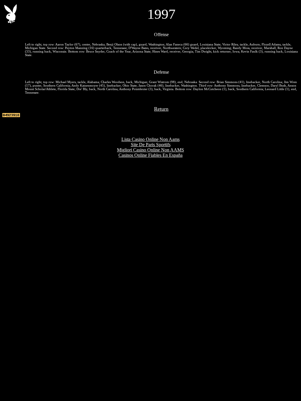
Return (161, 109)
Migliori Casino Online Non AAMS (150, 149)
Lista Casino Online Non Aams (150, 139)
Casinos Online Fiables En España (150, 155)
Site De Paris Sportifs (150, 144)
